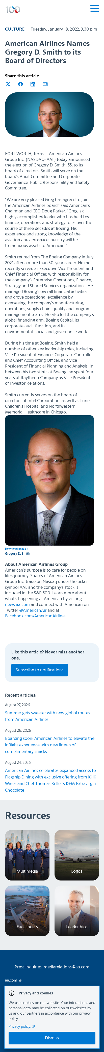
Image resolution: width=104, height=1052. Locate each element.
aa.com (11, 980)
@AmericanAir (32, 610)
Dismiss (52, 1038)
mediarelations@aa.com (66, 967)
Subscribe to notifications (40, 670)
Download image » (17, 548)
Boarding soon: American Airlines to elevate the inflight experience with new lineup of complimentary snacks (49, 745)
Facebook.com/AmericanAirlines (35, 616)
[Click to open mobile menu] (94, 9)
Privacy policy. (20, 1026)
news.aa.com (17, 604)
